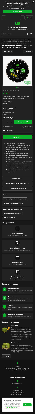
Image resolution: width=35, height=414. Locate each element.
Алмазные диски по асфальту (9, 41)
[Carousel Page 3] (18, 87)
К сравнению (9, 126)
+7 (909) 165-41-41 (17, 377)
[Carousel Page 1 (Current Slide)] (16, 87)
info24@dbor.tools (17, 383)
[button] (4, 18)
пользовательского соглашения (12, 408)
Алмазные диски (25, 40)
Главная (4, 40)
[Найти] (27, 34)
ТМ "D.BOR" (6, 93)
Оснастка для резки (13, 40)
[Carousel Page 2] (17, 87)
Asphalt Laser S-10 (24, 41)
